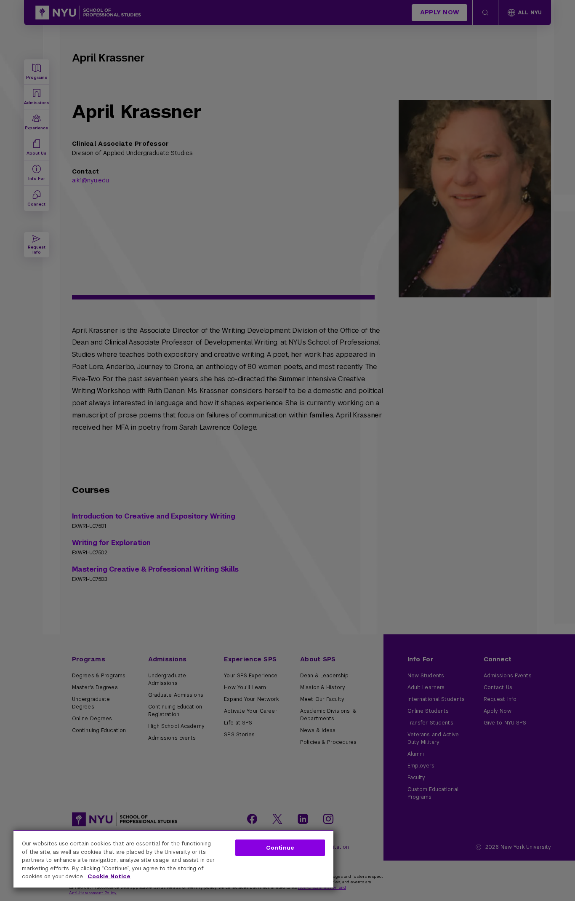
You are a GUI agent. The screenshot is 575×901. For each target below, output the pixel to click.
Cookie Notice (109, 876)
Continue (280, 847)
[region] (173, 859)
